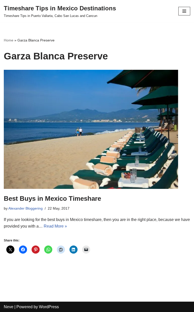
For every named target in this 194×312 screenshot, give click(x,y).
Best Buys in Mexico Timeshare (52, 198)
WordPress (49, 307)
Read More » (55, 226)
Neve (8, 307)
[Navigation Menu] (184, 11)
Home (8, 40)
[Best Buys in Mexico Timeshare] (97, 129)
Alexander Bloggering (25, 208)
